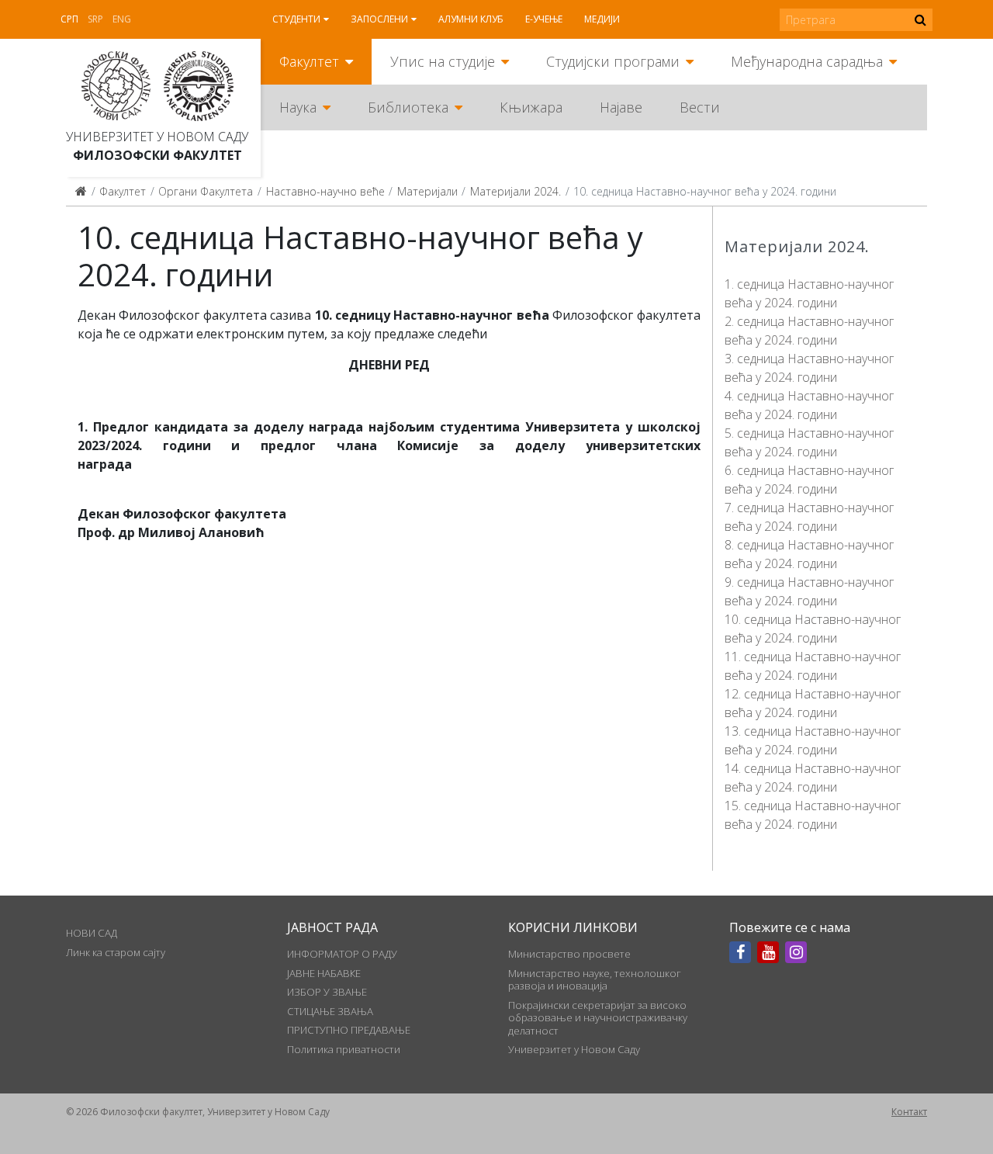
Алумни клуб (470, 19)
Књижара (531, 107)
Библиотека (408, 107)
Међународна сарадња (807, 61)
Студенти (296, 19)
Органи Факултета (205, 191)
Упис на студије (442, 61)
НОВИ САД (91, 933)
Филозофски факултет (157, 155)
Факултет (309, 61)
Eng (121, 19)
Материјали (427, 191)
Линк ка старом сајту (115, 952)
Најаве (621, 107)
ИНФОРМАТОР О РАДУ (342, 954)
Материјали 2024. (515, 191)
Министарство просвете (569, 954)
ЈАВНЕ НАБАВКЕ (324, 973)
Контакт (909, 1111)
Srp (95, 19)
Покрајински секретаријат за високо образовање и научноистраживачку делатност (597, 1018)
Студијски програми (613, 61)
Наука (298, 107)
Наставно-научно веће (325, 191)
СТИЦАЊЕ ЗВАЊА (330, 1011)
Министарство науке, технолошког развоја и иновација (594, 979)
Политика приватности (343, 1049)
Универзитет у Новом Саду (157, 136)
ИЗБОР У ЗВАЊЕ (327, 992)
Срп (69, 19)
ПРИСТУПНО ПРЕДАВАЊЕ (348, 1030)
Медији (602, 19)
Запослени (379, 19)
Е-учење (543, 19)
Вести (700, 107)
